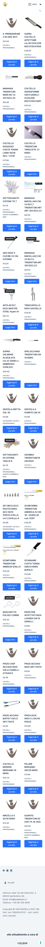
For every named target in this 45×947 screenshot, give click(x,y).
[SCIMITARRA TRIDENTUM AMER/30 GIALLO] (12, 549)
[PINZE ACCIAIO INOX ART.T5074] (33, 652)
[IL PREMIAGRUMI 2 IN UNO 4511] (12, 22)
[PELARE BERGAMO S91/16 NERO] (33, 752)
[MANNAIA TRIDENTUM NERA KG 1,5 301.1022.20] (12, 77)
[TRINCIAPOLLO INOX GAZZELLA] (33, 294)
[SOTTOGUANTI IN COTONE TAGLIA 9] (12, 443)
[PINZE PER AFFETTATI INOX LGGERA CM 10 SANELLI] (33, 601)
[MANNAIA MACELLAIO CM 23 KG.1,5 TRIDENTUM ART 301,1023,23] (33, 241)
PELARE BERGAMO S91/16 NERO (31, 767)
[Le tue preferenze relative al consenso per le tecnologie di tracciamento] (40, 942)
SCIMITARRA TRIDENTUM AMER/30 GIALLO (12, 563)
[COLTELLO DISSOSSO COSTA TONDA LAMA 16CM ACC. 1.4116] (12, 132)
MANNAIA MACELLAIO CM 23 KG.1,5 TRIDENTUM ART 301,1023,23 (33, 259)
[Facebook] (4, 870)
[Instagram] (7, 870)
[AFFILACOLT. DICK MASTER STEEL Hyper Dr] (12, 294)
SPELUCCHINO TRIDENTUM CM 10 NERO (32, 354)
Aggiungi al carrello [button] (12, 63)
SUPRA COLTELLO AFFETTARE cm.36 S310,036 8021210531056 (32, 40)
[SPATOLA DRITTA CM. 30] (12, 398)
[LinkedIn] (11, 870)
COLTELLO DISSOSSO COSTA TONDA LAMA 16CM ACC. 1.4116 (10, 149)
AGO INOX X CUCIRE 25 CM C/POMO (10, 256)
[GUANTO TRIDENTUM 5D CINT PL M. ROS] (33, 804)
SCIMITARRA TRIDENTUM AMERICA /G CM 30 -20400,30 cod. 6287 (32, 512)
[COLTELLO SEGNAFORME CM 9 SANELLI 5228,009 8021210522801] (33, 77)
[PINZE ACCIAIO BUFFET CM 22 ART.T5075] (12, 704)
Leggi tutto (32, 174)
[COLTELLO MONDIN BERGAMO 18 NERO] (12, 752)
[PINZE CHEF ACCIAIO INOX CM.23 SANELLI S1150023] (12, 652)
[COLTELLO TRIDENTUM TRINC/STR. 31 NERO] (33, 132)
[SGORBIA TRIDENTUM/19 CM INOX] (33, 443)
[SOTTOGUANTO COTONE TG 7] (12, 187)
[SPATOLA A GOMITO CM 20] (33, 398)
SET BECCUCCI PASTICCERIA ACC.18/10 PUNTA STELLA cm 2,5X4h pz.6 (11, 512)
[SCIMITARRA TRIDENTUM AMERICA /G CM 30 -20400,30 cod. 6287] (33, 494)
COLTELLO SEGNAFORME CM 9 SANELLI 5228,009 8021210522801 (32, 94)
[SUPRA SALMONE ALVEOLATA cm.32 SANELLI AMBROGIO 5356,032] (12, 340)
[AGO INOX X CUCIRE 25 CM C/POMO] (12, 241)
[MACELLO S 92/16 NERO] (12, 804)
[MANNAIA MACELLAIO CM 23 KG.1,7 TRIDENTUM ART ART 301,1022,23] (33, 187)
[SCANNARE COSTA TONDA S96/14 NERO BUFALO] (33, 549)
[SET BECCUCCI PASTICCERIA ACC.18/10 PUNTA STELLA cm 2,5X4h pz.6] (12, 494)
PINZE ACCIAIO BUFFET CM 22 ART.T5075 (10, 718)
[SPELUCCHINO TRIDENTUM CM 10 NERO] (33, 340)
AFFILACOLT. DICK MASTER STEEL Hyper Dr (11, 308)
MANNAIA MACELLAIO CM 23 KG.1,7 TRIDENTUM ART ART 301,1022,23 (33, 204)
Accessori (7, 421)
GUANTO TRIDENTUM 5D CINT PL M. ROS (32, 818)
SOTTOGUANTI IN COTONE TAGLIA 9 (10, 458)
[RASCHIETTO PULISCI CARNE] (12, 601)
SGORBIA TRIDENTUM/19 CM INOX (32, 458)
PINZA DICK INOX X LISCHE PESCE (32, 718)
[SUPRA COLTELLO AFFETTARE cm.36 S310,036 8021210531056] (33, 22)
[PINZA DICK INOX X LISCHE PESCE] (33, 704)
